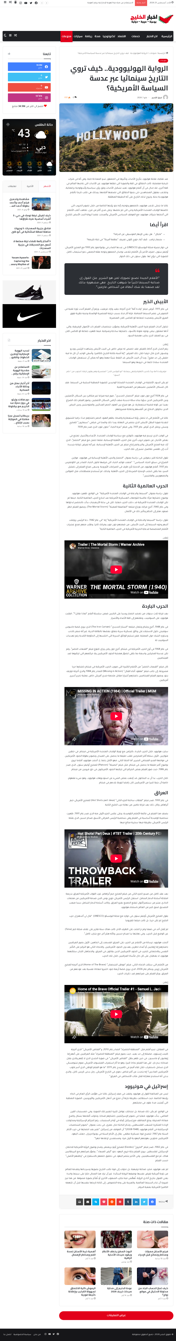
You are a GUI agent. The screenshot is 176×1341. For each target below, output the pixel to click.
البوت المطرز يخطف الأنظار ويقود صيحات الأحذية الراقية (117, 1254)
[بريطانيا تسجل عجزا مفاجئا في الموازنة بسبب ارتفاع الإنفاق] (41, 420)
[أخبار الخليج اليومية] (152, 19)
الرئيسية (166, 36)
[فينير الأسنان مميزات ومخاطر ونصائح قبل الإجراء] (152, 1239)
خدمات (135, 36)
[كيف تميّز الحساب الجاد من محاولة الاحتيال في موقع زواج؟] (152, 1276)
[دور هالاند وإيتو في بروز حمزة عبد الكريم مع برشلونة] (41, 404)
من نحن (37, 1335)
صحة (97, 36)
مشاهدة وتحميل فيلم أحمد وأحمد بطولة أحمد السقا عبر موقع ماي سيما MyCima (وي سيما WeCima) (19, 203)
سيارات (78, 36)
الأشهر (47, 186)
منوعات (66, 36)
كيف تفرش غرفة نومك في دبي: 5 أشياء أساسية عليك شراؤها (32, 217)
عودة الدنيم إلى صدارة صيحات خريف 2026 (119, 1290)
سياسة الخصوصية (22, 1335)
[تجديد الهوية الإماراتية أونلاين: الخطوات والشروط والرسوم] (41, 355)
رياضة (88, 36)
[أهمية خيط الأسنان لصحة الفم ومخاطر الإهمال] (80, 1239)
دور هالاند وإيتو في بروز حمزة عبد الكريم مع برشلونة (18, 403)
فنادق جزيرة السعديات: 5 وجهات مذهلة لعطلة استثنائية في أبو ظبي (31, 230)
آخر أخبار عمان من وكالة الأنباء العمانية (116, 3)
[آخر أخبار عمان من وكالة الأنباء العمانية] (41, 388)
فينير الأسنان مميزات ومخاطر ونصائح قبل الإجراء (153, 1253)
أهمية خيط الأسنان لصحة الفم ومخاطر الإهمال (81, 1253)
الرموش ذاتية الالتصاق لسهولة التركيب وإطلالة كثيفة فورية (82, 1291)
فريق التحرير (157, 98)
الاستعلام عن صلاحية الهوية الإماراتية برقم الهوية (21, 370)
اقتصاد (122, 36)
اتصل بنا (7, 1335)
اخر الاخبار (152, 36)
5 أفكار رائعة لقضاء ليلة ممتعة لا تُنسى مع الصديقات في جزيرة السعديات (32, 245)
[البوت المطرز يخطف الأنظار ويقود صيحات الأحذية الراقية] (116, 1239)
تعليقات (12, 186)
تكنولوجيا (109, 36)
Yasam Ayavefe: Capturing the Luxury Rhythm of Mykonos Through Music (19, 261)
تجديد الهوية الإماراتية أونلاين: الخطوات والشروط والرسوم (19, 354)
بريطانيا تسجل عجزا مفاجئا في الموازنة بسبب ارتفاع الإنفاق (18, 419)
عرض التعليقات (116, 1315)
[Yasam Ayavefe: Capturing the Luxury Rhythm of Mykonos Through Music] (41, 262)
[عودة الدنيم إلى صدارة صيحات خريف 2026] (116, 1276)
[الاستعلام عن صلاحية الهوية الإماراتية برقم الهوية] (41, 371)
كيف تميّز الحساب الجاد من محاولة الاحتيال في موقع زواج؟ (153, 1291)
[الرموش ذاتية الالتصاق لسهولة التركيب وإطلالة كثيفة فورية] (80, 1276)
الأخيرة (30, 186)
